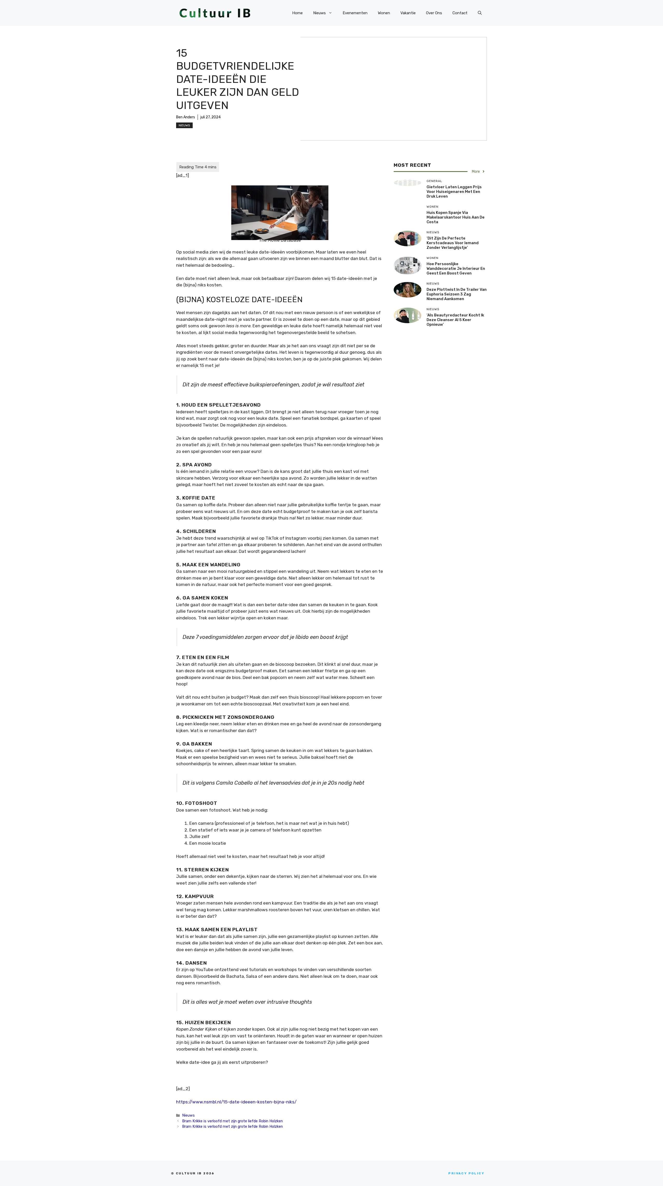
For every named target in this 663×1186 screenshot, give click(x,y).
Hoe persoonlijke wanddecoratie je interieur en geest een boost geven (456, 269)
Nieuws (319, 13)
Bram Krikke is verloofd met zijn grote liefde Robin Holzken (232, 1121)
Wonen (384, 13)
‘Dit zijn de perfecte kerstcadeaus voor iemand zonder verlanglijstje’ (453, 243)
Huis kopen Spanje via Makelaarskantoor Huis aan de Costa (456, 217)
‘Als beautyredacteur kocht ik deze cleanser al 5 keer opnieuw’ (455, 320)
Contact (459, 13)
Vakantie (408, 13)
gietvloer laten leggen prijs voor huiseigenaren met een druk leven (454, 192)
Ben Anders (185, 117)
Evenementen (355, 13)
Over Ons (434, 13)
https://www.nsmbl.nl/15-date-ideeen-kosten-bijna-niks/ (236, 1101)
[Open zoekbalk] (480, 13)
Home (297, 13)
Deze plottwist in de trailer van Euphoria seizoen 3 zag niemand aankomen (457, 294)
